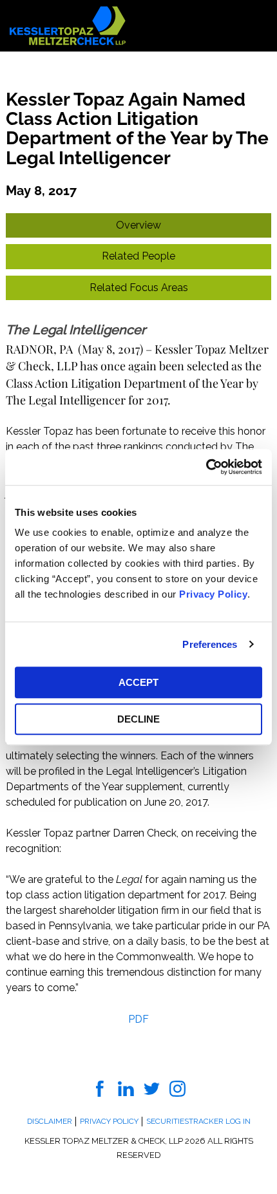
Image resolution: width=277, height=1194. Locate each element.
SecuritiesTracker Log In (198, 1121)
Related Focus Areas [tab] (139, 287)
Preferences (209, 644)
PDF (138, 1019)
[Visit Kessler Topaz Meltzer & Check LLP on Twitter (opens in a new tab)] (152, 1088)
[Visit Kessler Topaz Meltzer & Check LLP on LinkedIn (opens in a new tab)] (126, 1088)
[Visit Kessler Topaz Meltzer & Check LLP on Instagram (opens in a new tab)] (177, 1088)
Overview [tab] (138, 225)
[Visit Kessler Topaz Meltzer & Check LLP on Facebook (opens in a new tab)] (100, 1088)
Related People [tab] (138, 256)
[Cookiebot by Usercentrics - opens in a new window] (205, 467)
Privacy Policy (213, 594)
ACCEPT (138, 682)
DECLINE (138, 719)
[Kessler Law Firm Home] (68, 25)
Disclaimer (49, 1121)
